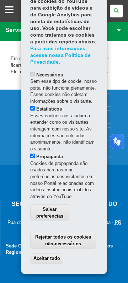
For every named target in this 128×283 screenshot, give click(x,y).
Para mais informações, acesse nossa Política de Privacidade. (60, 55)
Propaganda (49, 156)
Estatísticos (49, 109)
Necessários (49, 75)
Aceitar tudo (46, 258)
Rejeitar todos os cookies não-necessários (63, 240)
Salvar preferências (49, 213)
